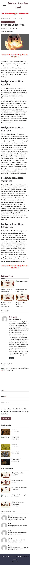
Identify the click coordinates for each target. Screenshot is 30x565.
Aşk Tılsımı (15, 437)
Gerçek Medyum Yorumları (16, 18)
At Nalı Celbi (15, 452)
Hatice (10, 516)
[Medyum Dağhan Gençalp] (22, 297)
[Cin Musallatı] (5, 432)
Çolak (10, 546)
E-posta (3, 396)
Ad (2, 390)
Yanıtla (11, 358)
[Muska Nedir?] (5, 447)
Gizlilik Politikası (15, 562)
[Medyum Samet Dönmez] (7, 297)
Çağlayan (11, 531)
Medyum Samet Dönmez (6, 303)
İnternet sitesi (4, 402)
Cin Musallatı (16, 430)
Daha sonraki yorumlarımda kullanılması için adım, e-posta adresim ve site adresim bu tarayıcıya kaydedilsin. (14, 411)
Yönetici (4, 28)
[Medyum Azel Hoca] (22, 284)
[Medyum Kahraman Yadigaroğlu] (5, 505)
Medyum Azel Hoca (21, 289)
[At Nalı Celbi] (5, 454)
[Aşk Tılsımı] (5, 439)
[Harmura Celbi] (5, 462)
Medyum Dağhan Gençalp (19, 495)
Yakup (10, 538)
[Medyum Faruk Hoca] (7, 284)
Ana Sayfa (5, 18)
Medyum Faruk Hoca (7, 289)
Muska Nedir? (16, 444)
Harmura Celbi (16, 459)
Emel (10, 523)
